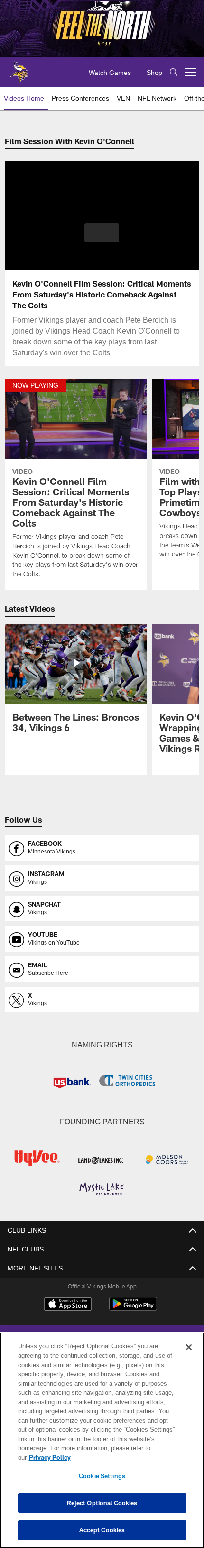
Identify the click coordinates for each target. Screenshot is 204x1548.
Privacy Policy (123, 1457)
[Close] (188, 1356)
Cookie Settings (102, 1476)
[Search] (173, 72)
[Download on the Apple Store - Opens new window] (68, 1304)
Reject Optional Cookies (102, 1503)
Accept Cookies (102, 1530)
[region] (102, 1445)
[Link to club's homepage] (19, 68)
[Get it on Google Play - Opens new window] (133, 1307)
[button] (101, 232)
